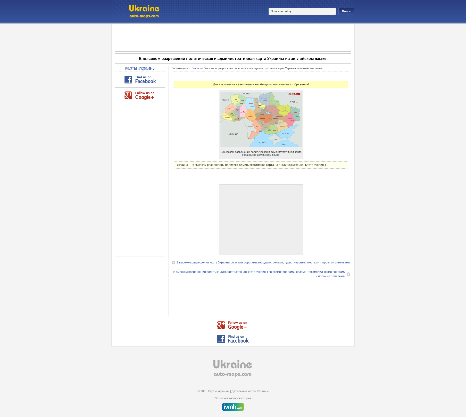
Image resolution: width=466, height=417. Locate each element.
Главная (197, 68)
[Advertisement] (233, 37)
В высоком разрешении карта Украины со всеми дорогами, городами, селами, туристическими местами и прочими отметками (263, 262)
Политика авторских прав (233, 398)
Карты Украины (140, 68)
